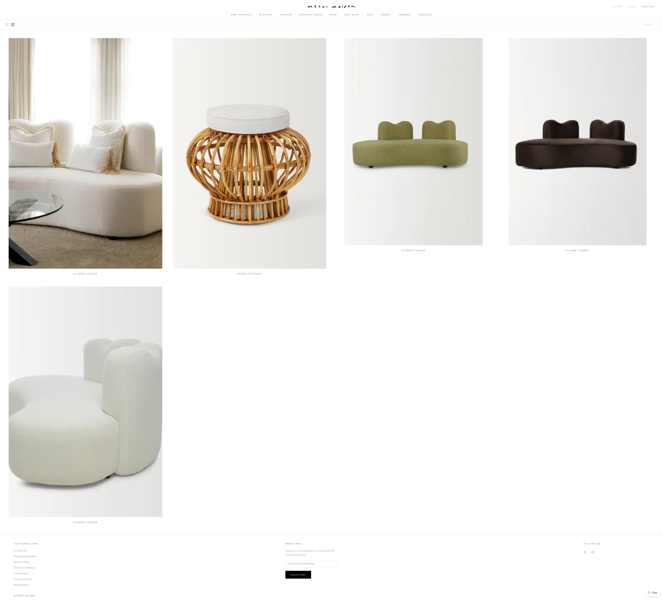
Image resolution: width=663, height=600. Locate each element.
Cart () (648, 6)
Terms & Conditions (25, 567)
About (386, 14)
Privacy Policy (21, 573)
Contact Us (20, 550)
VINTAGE (286, 14)
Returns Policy (21, 562)
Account (616, 7)
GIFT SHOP (352, 14)
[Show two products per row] (7, 24)
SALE (370, 14)
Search (631, 7)
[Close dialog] (371, 506)
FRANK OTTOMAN (249, 273)
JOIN (332, 591)
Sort (648, 24)
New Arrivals (241, 14)
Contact (425, 14)
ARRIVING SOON (310, 14)
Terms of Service (23, 579)
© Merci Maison (24, 595)
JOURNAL (404, 14)
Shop (333, 14)
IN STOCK (265, 14)
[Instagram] (592, 552)
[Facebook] (585, 552)
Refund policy (21, 584)
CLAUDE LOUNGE (85, 273)
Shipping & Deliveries (25, 556)
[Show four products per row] (12, 24)
